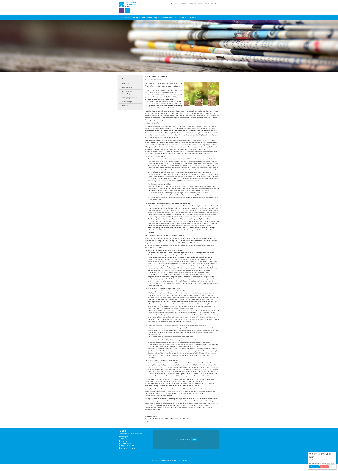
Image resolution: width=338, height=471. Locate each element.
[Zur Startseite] (127, 8)
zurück (147, 421)
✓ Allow (194, 439)
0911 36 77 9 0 (125, 441)
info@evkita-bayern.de (127, 446)
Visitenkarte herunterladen (129, 448)
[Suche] (216, 3)
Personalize (330, 463)
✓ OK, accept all (314, 467)
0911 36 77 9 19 (126, 443)
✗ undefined (324, 467)
